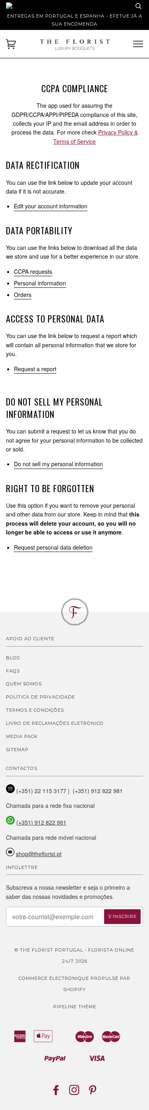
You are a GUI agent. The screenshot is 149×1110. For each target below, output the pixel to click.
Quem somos (24, 684)
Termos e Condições (35, 710)
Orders (22, 295)
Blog (13, 658)
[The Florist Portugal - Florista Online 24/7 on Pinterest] (92, 1092)
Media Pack (22, 736)
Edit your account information (50, 206)
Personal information (40, 283)
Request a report (35, 369)
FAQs (13, 671)
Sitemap (17, 749)
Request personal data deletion (53, 547)
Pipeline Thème (74, 1006)
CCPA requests (33, 271)
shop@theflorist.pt (39, 854)
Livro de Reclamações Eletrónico (55, 723)
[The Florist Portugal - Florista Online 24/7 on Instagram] (74, 1092)
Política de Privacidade (40, 697)
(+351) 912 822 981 (41, 822)
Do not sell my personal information (58, 464)
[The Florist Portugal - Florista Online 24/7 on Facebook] (56, 1092)
